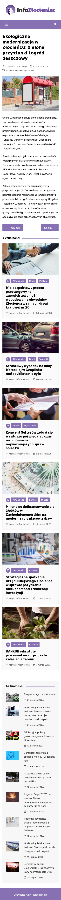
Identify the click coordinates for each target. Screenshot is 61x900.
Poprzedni (14, 227)
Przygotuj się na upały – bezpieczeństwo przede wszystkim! (37, 777)
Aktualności (12, 70)
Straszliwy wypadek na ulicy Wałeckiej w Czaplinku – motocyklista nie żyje (29, 370)
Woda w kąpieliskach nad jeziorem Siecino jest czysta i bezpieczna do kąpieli (39, 847)
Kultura (33, 500)
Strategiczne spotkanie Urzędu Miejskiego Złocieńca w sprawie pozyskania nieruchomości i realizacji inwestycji (29, 585)
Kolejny (48, 227)
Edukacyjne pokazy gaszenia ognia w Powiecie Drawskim (39, 736)
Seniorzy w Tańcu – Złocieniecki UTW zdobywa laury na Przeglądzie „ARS (39, 868)
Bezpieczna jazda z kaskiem (39, 694)
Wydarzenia (30, 425)
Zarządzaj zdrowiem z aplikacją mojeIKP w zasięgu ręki (39, 756)
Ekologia (23, 70)
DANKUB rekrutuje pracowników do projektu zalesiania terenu (26, 655)
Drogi (32, 281)
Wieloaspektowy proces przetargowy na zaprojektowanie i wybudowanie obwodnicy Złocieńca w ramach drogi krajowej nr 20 (27, 297)
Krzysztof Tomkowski (16, 66)
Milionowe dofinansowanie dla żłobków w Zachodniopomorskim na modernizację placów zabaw (30, 512)
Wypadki (43, 359)
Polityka (43, 281)
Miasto (31, 70)
